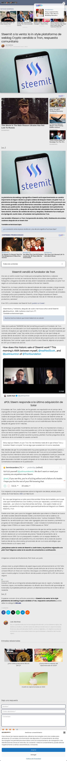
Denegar (33, 755)
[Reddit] (27, 612)
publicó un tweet (38, 303)
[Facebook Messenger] (8, 612)
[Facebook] (3, 612)
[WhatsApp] (18, 612)
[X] (13, 612)
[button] (64, 732)
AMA (21, 494)
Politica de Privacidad (33, 759)
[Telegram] (23, 612)
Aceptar (33, 750)
